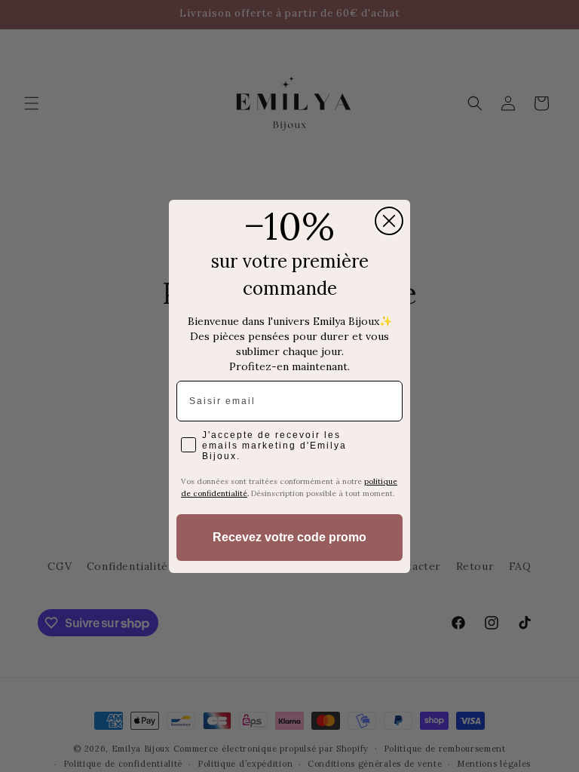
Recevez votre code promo (289, 537)
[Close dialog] (389, 220)
